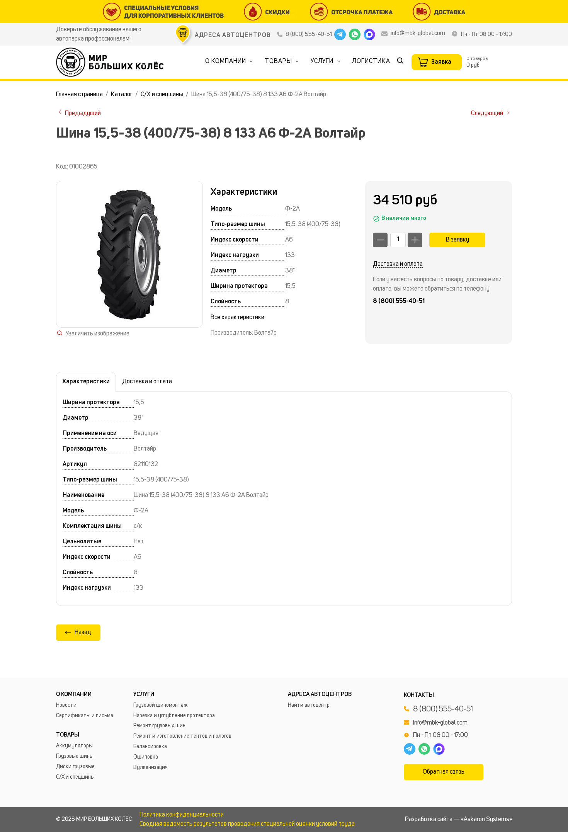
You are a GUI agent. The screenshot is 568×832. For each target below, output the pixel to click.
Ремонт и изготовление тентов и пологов (182, 736)
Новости (66, 705)
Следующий (487, 114)
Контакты (419, 695)
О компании (225, 61)
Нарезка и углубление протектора (174, 715)
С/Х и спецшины (162, 95)
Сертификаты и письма (84, 715)
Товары (278, 61)
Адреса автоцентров (320, 695)
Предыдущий (82, 114)
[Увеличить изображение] (129, 254)
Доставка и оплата (398, 264)
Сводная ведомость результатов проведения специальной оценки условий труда (247, 824)
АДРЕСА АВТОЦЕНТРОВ (232, 35)
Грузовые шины (75, 756)
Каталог (122, 95)
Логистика (371, 61)
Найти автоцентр (309, 705)
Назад (83, 633)
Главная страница (79, 95)
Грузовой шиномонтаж (160, 705)
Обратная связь (443, 772)
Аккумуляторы (74, 746)
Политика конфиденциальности (181, 815)
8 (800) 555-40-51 (309, 34)
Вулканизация (150, 767)
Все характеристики (237, 318)
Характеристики (86, 382)
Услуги (322, 61)
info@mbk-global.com (418, 34)
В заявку (457, 240)
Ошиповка (145, 757)
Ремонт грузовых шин (159, 725)
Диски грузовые (75, 766)
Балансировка (150, 746)
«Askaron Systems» (486, 820)
